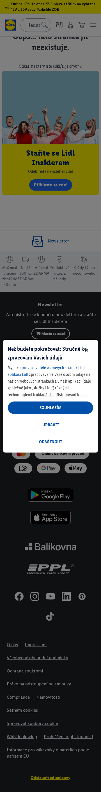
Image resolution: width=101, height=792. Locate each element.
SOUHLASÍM (50, 407)
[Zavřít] (86, 350)
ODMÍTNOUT (50, 441)
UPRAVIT (50, 424)
